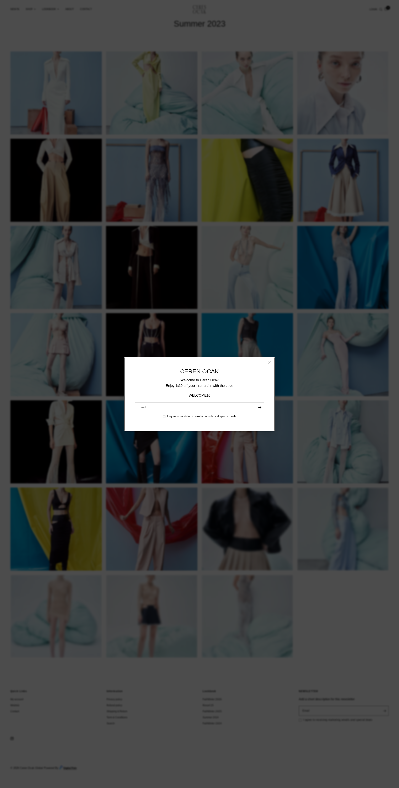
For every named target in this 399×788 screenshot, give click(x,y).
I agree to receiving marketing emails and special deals (201, 416)
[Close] (269, 362)
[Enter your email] (260, 407)
